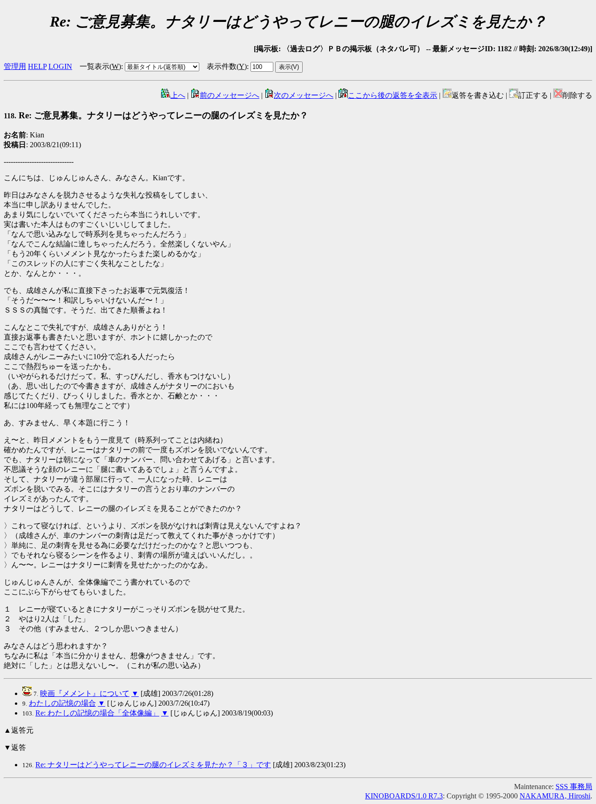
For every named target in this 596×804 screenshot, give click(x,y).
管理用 (15, 66)
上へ (177, 95)
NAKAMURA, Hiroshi (555, 796)
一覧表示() (100, 66)
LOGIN (60, 66)
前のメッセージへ (229, 95)
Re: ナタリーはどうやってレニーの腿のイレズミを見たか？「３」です (153, 765)
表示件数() (227, 66)
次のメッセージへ (303, 95)
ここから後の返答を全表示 (392, 95)
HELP (37, 66)
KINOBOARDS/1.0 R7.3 (404, 796)
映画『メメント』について (84, 693)
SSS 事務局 (573, 786)
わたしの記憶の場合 (62, 703)
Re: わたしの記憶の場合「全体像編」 (97, 713)
